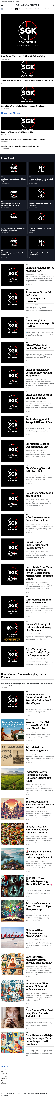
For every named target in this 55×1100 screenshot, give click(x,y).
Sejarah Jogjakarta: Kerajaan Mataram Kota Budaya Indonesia (40, 804)
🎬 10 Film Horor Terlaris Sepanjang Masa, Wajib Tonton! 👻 (39, 881)
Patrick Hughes (44, 274)
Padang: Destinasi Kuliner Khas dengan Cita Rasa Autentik (38, 829)
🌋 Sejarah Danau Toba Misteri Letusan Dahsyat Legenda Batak (39, 854)
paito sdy (3, 1083)
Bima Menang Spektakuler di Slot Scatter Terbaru (37, 544)
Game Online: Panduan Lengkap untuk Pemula (23, 675)
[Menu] (2, 5)
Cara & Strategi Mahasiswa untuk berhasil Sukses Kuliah (39, 959)
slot (2, 1071)
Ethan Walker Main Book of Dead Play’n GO (40, 204)
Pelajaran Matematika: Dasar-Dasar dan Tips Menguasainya (39, 906)
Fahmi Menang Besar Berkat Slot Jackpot (38, 518)
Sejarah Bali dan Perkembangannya (37, 748)
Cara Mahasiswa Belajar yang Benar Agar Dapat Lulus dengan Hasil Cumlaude (39, 1039)
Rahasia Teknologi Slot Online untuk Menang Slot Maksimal (39, 627)
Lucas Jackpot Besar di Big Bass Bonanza (40, 229)
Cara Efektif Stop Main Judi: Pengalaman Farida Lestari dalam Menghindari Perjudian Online (39, 572)
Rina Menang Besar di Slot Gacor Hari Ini (38, 601)
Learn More (28, 284)
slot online (4, 1078)
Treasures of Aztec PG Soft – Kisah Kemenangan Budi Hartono (25, 9)
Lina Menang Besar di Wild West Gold (38, 469)
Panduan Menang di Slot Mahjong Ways (24, 56)
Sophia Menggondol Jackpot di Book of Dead (12, 254)
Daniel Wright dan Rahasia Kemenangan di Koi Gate (23, 106)
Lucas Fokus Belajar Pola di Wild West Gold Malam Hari (13, 229)
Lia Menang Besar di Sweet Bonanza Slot (38, 254)
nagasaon (3, 1082)
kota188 (3, 1080)
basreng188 (4, 1070)
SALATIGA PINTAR (27, 5)
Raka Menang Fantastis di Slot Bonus (39, 494)
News (2, 176)
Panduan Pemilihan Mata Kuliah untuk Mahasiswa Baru (37, 986)
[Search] (53, 5)
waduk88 (3, 1075)
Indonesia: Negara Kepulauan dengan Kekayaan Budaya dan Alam (38, 776)
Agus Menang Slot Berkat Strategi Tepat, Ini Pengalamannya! (38, 652)
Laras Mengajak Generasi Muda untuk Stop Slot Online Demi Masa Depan (38, 698)
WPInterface (4, 1095)
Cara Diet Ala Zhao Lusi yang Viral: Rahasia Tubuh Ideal (39, 1013)
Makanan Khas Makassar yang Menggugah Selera (36, 933)
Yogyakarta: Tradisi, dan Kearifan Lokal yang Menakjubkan (38, 725)
